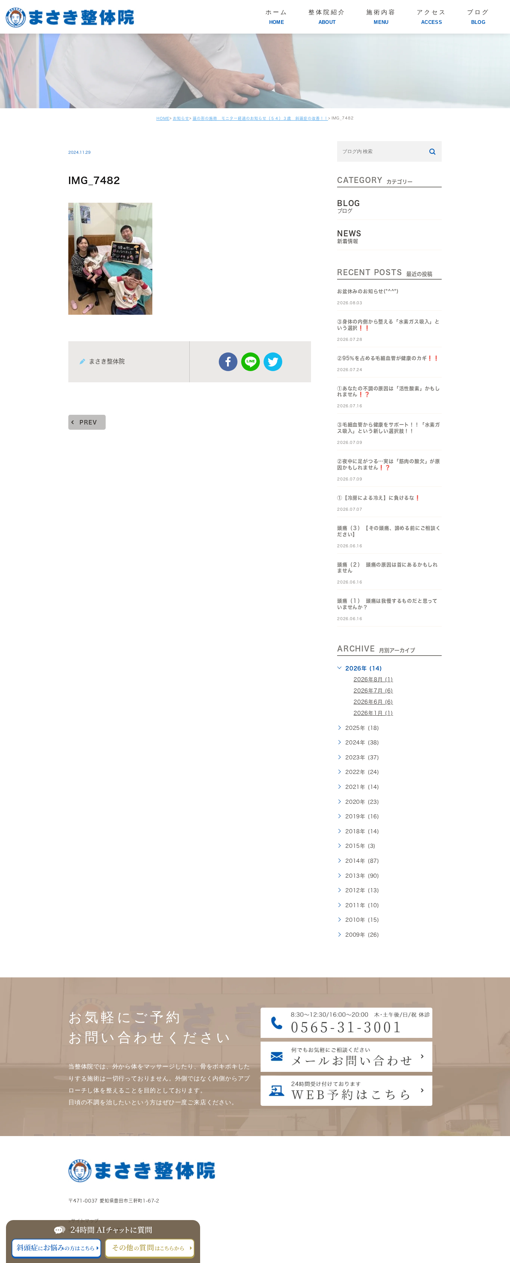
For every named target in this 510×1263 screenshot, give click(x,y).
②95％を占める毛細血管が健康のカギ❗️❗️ (388, 358)
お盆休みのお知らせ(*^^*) (368, 291)
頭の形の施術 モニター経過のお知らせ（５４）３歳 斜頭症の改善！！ (260, 118)
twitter (273, 361)
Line (250, 361)
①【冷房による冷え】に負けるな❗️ (379, 497)
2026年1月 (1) (373, 713)
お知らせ (181, 118)
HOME (163, 118)
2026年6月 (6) (373, 701)
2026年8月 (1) (373, 679)
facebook (228, 361)
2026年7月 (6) (373, 690)
